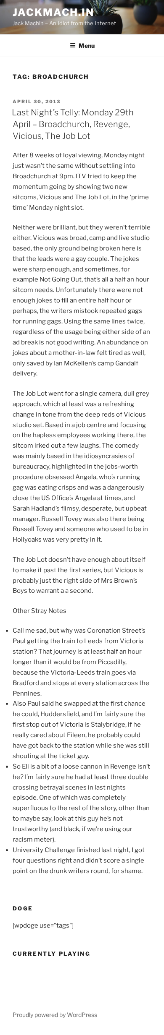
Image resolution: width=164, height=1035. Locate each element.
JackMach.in (53, 12)
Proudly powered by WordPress (55, 1014)
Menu (87, 45)
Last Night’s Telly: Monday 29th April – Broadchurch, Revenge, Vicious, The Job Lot (73, 124)
